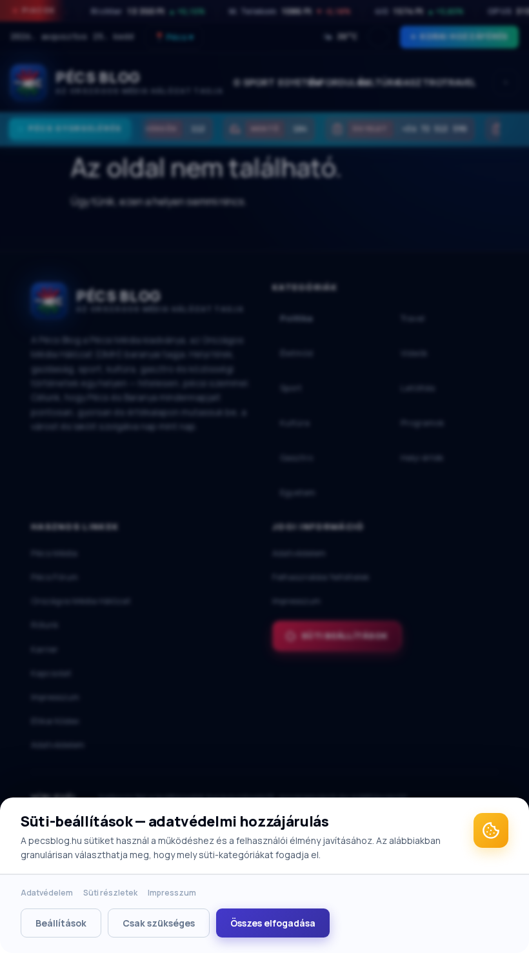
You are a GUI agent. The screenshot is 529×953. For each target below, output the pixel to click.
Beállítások (60, 923)
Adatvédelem (47, 892)
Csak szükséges (159, 923)
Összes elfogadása (272, 923)
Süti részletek (110, 892)
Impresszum (172, 892)
